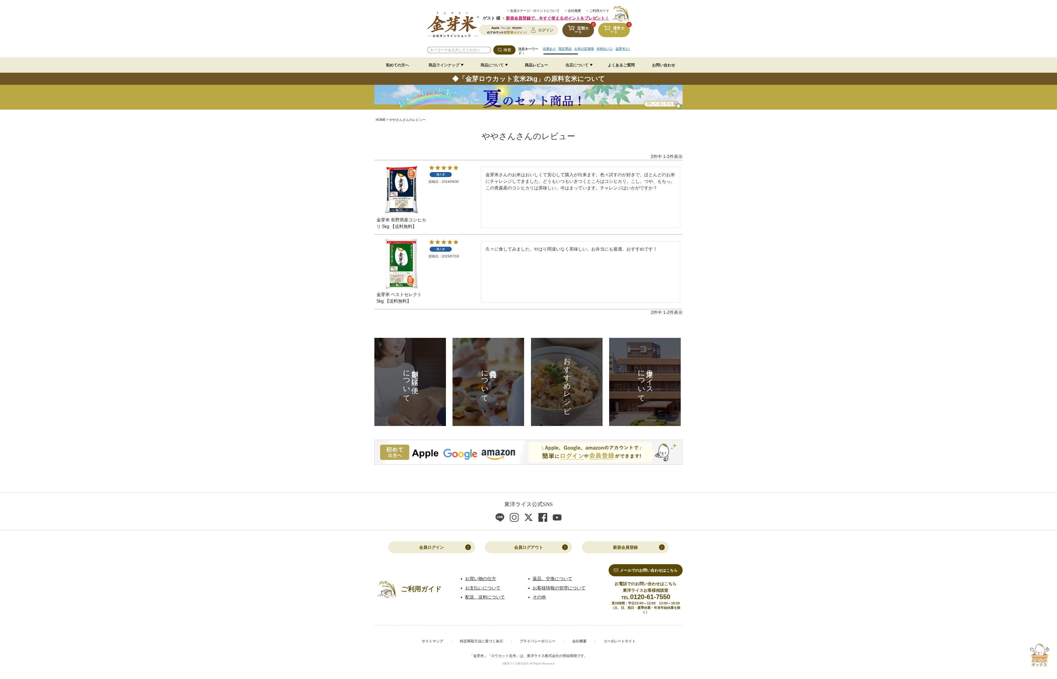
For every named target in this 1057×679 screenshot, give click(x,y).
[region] (586, 50)
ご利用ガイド (599, 11)
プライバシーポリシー (537, 641)
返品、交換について (552, 578)
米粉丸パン (604, 49)
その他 (539, 597)
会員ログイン (431, 547)
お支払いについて (482, 588)
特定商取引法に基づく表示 (481, 641)
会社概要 (574, 11)
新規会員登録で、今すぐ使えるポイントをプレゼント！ (557, 18)
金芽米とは (623, 49)
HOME (381, 120)
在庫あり (549, 49)
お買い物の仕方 (480, 578)
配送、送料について (485, 597)
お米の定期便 (584, 49)
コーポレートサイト (619, 641)
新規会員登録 (625, 547)
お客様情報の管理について (559, 588)
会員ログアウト (528, 547)
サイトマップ (432, 641)
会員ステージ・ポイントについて (535, 11)
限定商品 (565, 49)
